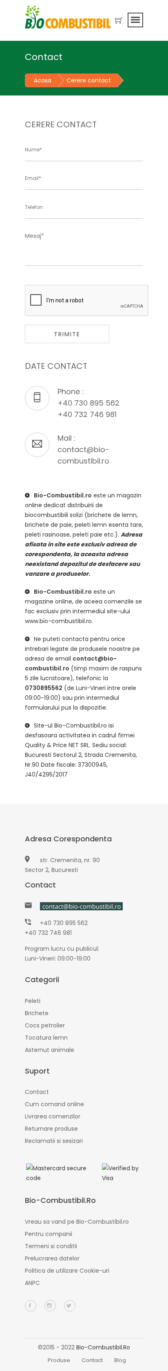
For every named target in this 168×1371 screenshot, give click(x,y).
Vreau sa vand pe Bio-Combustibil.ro (77, 1222)
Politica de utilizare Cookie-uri (67, 1271)
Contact (40, 885)
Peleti (32, 1001)
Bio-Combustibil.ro (103, 1347)
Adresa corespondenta (68, 839)
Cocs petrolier (45, 1025)
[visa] (122, 1173)
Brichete (37, 1013)
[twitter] (69, 1306)
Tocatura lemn (46, 1038)
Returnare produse (51, 1129)
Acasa (42, 80)
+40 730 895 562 (88, 403)
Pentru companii (48, 1234)
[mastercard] (56, 1173)
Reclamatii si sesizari (54, 1141)
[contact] (81, 906)
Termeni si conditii (51, 1246)
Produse (59, 1360)
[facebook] (30, 1306)
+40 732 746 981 (87, 414)
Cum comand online (54, 1104)
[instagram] (50, 1306)
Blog (120, 1360)
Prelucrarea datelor (52, 1258)
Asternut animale (49, 1050)
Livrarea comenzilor (52, 1116)
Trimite (67, 334)
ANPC (32, 1283)
